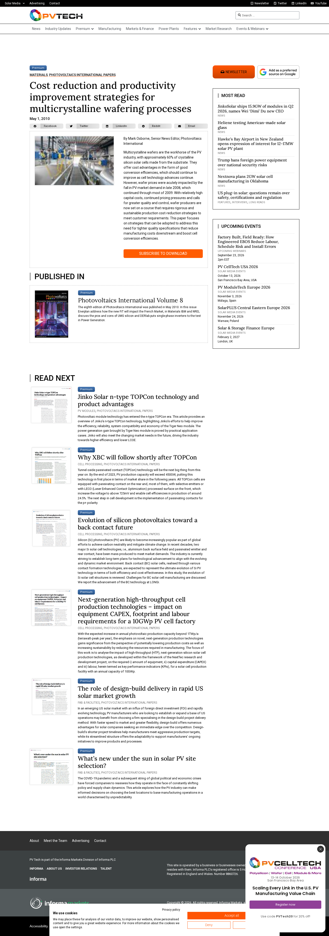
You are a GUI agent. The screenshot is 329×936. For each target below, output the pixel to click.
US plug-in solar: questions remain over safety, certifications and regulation (254, 195)
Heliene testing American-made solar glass (252, 125)
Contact (54, 3)
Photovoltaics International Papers (82, 75)
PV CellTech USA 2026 (238, 266)
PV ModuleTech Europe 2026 (244, 287)
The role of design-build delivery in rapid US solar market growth (140, 692)
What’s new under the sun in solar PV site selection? (137, 762)
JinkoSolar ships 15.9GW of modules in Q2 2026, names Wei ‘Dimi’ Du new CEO (256, 108)
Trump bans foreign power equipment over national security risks (252, 162)
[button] (46, 126)
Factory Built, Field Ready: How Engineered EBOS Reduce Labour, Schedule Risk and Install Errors (248, 242)
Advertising (37, 3)
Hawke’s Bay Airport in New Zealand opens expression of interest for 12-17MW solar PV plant (255, 144)
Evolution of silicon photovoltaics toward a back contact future (137, 523)
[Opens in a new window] (38, 879)
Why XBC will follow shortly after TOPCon (137, 457)
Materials (39, 75)
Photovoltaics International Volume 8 (130, 300)
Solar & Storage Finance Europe (246, 328)
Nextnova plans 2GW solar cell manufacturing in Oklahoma (245, 178)
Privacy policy (171, 909)
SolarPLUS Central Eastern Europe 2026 (254, 307)
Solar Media (12, 3)
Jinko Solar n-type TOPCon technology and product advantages (138, 400)
